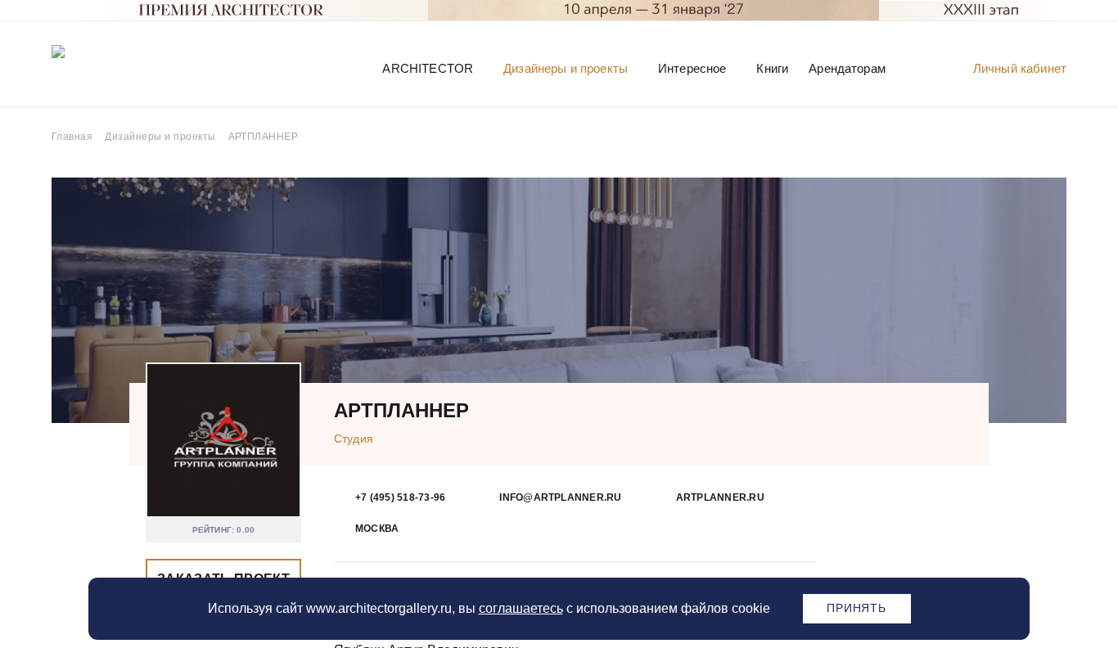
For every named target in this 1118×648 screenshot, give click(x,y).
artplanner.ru (720, 497)
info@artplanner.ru (560, 497)
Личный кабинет (1019, 68)
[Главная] (137, 67)
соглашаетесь (521, 608)
